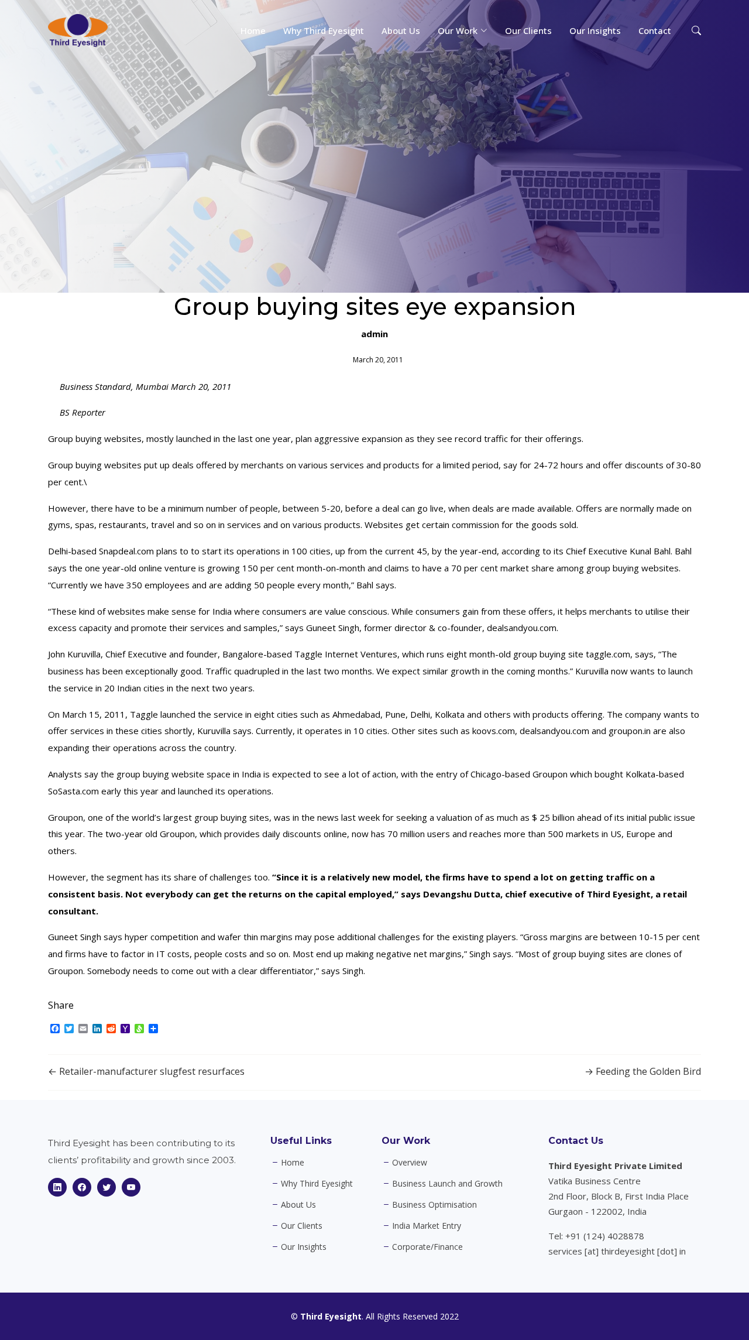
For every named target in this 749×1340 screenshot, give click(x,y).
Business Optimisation (434, 1205)
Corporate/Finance (427, 1247)
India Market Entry (426, 1226)
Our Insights (595, 30)
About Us (401, 30)
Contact (654, 30)
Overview (409, 1163)
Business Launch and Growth (447, 1184)
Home (253, 30)
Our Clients (528, 30)
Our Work (406, 1140)
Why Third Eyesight (323, 30)
